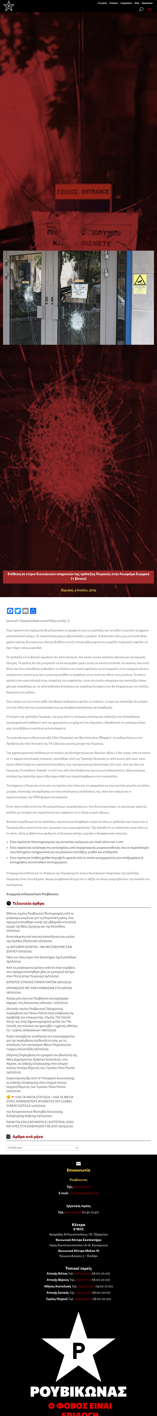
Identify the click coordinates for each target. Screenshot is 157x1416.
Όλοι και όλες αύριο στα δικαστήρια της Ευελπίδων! (41, 957)
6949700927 (86, 1286)
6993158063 (83, 1293)
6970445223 (83, 1273)
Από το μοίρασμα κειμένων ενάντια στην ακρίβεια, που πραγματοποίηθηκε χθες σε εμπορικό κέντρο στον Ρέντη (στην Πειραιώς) (41, 972)
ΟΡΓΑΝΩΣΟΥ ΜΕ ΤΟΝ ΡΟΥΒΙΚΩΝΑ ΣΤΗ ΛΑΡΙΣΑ (39, 988)
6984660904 (83, 1299)
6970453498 (73, 1212)
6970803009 (82, 1187)
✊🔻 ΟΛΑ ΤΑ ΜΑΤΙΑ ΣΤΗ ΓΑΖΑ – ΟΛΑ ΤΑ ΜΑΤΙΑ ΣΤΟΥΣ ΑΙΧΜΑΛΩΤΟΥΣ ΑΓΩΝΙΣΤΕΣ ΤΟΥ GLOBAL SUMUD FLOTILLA (39, 1102)
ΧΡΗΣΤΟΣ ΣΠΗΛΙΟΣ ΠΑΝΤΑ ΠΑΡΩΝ (31, 982)
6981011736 (83, 1280)
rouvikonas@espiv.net (84, 1193)
